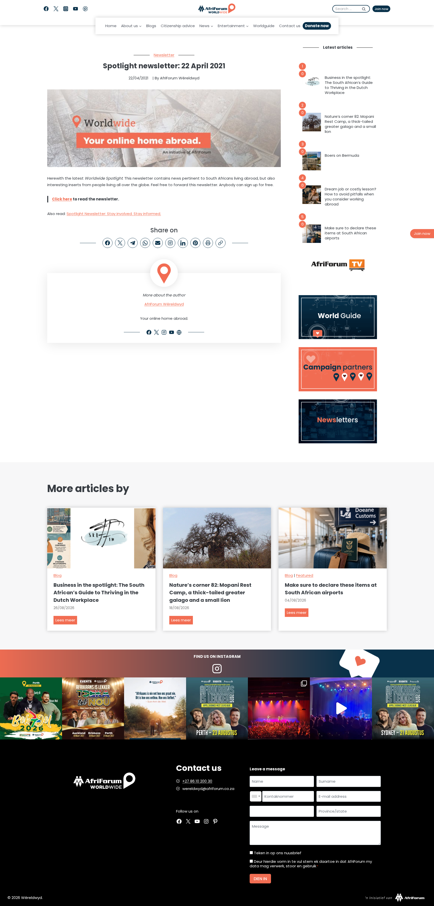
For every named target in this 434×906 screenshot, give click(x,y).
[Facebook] (46, 9)
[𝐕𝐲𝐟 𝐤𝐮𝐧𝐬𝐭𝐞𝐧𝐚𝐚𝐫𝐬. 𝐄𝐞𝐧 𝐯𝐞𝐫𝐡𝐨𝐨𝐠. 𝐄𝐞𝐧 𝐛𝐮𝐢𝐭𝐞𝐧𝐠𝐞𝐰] (93, 708)
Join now (381, 9)
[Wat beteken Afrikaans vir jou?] (155, 708)
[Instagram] (66, 9)
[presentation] (311, 83)
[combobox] (255, 796)
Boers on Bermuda (342, 155)
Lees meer (66, 620)
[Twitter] (56, 9)
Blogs (151, 25)
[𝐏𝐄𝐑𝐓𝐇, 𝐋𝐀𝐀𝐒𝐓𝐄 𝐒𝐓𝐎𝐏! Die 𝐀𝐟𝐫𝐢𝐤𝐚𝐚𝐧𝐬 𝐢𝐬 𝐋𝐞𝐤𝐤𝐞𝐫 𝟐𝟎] (217, 708)
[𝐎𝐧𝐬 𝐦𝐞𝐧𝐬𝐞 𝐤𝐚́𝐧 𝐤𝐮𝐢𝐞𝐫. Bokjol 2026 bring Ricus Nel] (31, 708)
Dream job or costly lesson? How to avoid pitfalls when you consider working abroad (350, 197)
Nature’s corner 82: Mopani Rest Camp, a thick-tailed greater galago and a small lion (350, 124)
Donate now (317, 25)
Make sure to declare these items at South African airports (350, 233)
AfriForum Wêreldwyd (164, 304)
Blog (57, 575)
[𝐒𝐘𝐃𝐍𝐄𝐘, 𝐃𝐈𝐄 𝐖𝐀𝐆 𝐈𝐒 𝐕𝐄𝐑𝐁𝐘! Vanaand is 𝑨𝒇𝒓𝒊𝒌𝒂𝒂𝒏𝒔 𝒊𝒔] (403, 708)
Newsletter (164, 55)
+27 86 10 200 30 (197, 781)
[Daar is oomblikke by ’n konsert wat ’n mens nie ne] (341, 708)
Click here (62, 199)
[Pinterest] (85, 9)
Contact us (289, 25)
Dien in (260, 879)
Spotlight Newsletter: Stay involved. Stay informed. (114, 213)
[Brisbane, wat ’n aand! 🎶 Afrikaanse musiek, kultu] (279, 708)
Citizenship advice (178, 25)
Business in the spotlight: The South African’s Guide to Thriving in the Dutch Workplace (349, 85)
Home (111, 25)
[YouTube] (75, 9)
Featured (304, 575)
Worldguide (264, 25)
